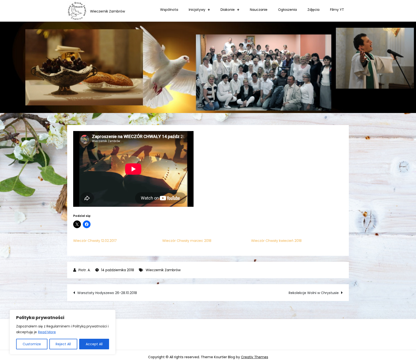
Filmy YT (337, 9)
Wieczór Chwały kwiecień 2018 (276, 240)
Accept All (94, 344)
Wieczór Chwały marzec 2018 (186, 240)
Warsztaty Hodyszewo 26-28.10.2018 (107, 292)
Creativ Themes (254, 357)
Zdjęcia (313, 9)
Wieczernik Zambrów (163, 270)
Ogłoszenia (287, 9)
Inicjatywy (197, 9)
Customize (32, 344)
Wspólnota (169, 9)
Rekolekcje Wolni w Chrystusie (314, 292)
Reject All (63, 344)
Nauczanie (258, 9)
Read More (47, 332)
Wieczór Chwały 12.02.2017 (95, 240)
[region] (63, 332)
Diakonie (228, 9)
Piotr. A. (84, 270)
